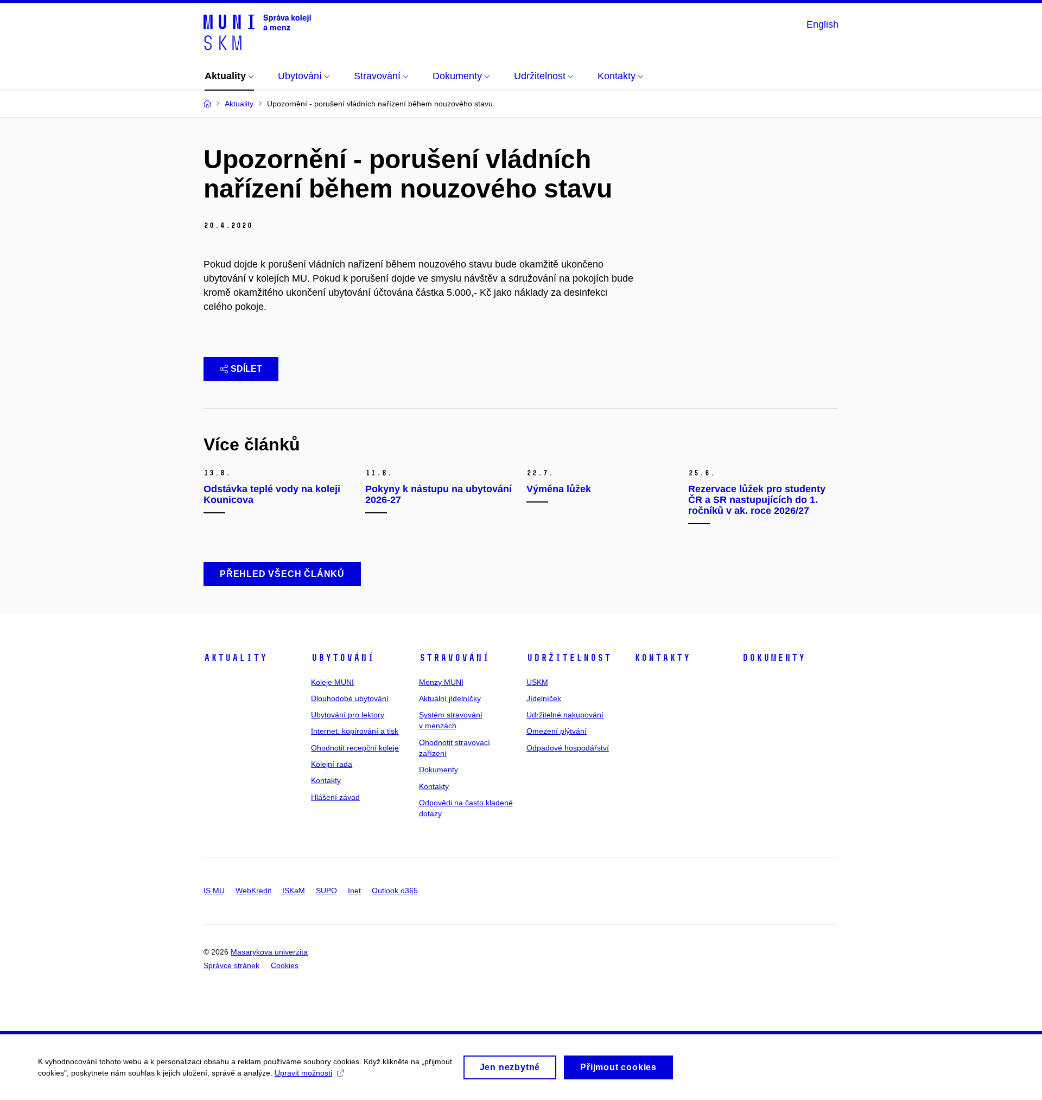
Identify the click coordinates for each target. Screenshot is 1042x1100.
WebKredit (253, 890)
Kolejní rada (331, 764)
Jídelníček (543, 698)
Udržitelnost (568, 658)
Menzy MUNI (441, 682)
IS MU (214, 890)
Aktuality (235, 658)
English (822, 24)
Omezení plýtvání (556, 731)
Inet (354, 890)
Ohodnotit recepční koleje (355, 747)
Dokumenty (438, 769)
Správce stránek (231, 965)
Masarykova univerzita (269, 952)
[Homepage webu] (258, 31)
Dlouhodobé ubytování (350, 698)
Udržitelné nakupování (564, 714)
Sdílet (246, 368)
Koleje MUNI (332, 682)
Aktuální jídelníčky (450, 698)
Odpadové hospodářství (567, 747)
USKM (537, 682)
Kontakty (326, 780)
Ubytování (342, 658)
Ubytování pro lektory (347, 714)
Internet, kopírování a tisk (354, 731)
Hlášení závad (335, 797)
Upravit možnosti (303, 1073)
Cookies (284, 965)
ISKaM (293, 890)
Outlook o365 (395, 890)
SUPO (326, 890)
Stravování (454, 658)
